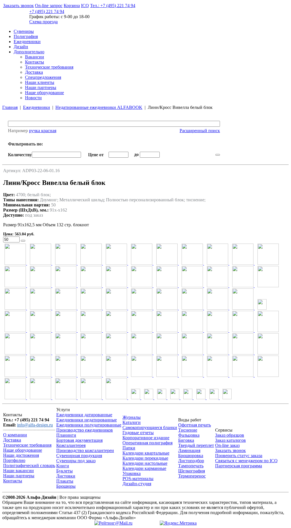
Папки (128, 447)
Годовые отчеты (138, 432)
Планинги (66, 435)
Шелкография (191, 470)
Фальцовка (188, 435)
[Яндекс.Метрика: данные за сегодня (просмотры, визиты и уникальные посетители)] (178, 523)
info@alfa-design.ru (35, 425)
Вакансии (34, 56)
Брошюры (66, 486)
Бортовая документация (79, 440)
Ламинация (189, 450)
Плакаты (64, 481)
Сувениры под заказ (75, 460)
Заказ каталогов (230, 440)
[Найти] (217, 155)
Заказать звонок (18, 5)
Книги (62, 465)
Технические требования (49, 67)
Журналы (131, 417)
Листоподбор (191, 460)
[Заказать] (23, 241)
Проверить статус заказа (238, 455)
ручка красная (42, 130)
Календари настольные (144, 463)
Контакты (34, 62)
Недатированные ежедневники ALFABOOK (98, 107)
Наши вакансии (18, 470)
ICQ (85, 5)
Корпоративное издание (145, 437)
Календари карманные (144, 468)
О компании (15, 434)
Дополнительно (29, 51)
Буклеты (64, 470)
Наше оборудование (44, 92)
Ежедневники (27, 41)
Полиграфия (26, 36)
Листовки (65, 476)
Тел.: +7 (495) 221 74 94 (112, 5)
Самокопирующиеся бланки (149, 427)
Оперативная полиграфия (147, 442)
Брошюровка (190, 455)
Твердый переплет (196, 445)
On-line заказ (227, 445)
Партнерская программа (238, 465)
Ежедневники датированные (84, 414)
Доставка (34, 72)
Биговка (186, 440)
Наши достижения (21, 455)
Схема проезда (43, 21)
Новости (33, 97)
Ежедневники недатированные (86, 419)
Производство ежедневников (84, 430)
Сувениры (24, 31)
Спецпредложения (43, 77)
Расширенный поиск (200, 130)
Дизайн (21, 46)
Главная (10, 107)
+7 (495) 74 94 (46, 11)
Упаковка (131, 473)
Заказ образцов (229, 435)
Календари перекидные (145, 458)
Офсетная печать (194, 425)
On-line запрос (49, 5)
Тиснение (187, 430)
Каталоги (131, 422)
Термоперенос (192, 476)
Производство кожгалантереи (85, 450)
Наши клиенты (39, 82)
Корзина (72, 5)
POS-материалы (137, 478)
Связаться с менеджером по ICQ (246, 460)
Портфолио (14, 460)
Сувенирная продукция (79, 455)
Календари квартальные (145, 453)
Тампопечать (190, 465)
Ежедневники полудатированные (88, 425)
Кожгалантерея (71, 445)
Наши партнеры (40, 87)
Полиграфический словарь (29, 465)
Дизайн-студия (136, 483)
